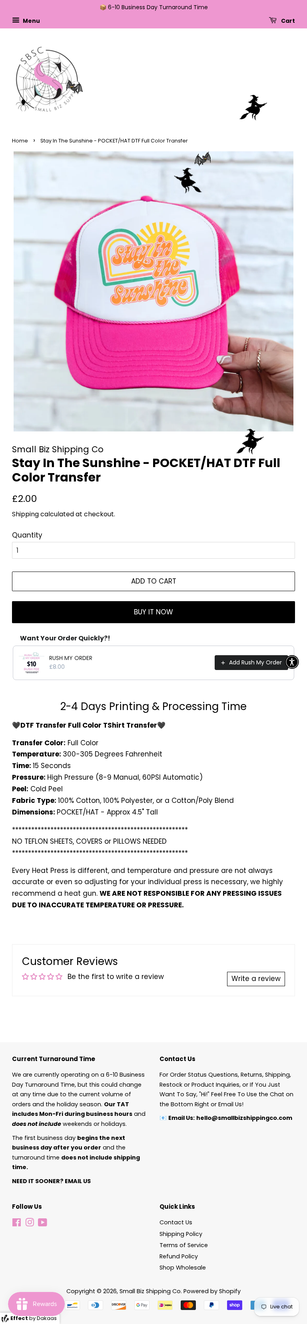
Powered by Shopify (212, 1291)
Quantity (27, 535)
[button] (292, 662)
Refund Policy (178, 1256)
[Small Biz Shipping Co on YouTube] (42, 1224)
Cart (287, 20)
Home (20, 140)
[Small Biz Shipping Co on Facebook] (16, 1224)
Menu (31, 20)
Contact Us (175, 1222)
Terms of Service (183, 1245)
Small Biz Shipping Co (150, 1291)
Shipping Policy (180, 1234)
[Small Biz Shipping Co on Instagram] (29, 1224)
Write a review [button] (256, 978)
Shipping (25, 514)
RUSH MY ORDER (70, 658)
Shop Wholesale (182, 1268)
